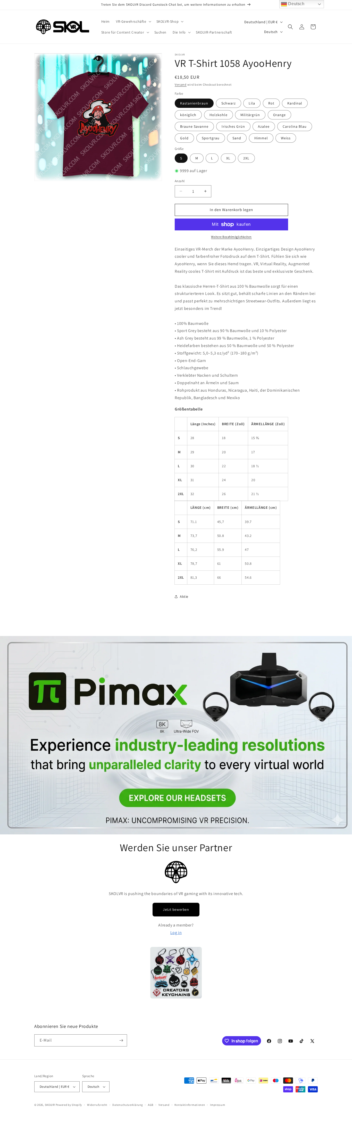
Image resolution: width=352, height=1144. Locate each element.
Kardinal (294, 103)
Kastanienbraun (194, 103)
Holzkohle (218, 114)
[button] (133, 21)
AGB (150, 1105)
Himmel (261, 138)
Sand (236, 138)
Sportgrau (211, 138)
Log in (176, 932)
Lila (252, 103)
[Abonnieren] (121, 1040)
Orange (279, 114)
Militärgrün (250, 114)
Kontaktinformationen (189, 1105)
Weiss (286, 138)
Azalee (264, 126)
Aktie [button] (184, 596)
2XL (246, 158)
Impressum (217, 1105)
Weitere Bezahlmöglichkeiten (231, 237)
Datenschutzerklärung (127, 1105)
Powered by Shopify (69, 1105)
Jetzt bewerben (176, 909)
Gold (184, 138)
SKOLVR (50, 1105)
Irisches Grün (233, 126)
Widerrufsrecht (97, 1105)
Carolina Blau (295, 126)
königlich (188, 114)
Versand (181, 84)
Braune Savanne (194, 126)
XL (228, 158)
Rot (271, 103)
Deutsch (296, 4)
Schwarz (228, 103)
